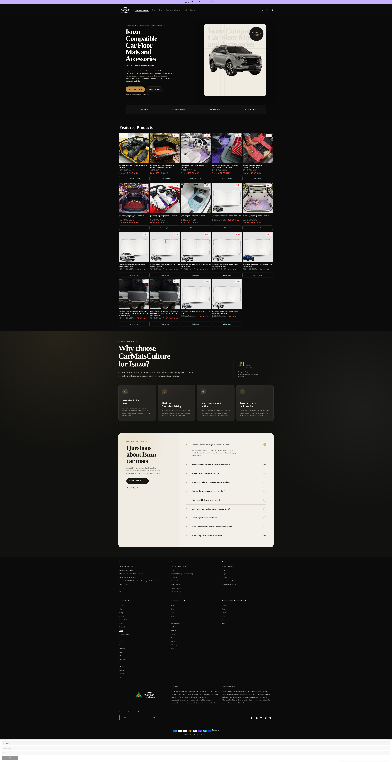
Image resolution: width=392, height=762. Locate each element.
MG (120, 656)
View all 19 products (133, 488)
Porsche (173, 634)
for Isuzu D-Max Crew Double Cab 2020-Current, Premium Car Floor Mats (163, 166)
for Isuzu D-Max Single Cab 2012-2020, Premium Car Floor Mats (193, 216)
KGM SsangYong (124, 634)
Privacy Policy (175, 588)
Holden (224, 612)
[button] (158, 10)
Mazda (121, 652)
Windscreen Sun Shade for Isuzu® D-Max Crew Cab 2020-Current (165, 265)
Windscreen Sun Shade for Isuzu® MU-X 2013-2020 (195, 312)
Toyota (121, 673)
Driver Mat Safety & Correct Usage (182, 574)
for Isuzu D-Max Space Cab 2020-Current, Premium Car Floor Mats (256, 216)
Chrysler (224, 605)
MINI (172, 627)
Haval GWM (123, 620)
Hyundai (122, 627)
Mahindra (122, 648)
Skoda (173, 641)
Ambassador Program (229, 584)
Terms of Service (176, 581)
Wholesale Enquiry (228, 581)
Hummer (173, 616)
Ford (223, 609)
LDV (121, 641)
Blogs (224, 574)
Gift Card (122, 588)
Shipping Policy (176, 591)
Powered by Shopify (202, 734)
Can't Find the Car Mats (178, 566)
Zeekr (121, 677)
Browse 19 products (154, 89)
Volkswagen (174, 645)
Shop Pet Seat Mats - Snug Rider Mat (131, 574)
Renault (173, 638)
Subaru (121, 666)
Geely (121, 612)
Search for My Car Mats (10, 758)
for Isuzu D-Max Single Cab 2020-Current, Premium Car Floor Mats (163, 216)
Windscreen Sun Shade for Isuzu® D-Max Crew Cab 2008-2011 (196, 265)
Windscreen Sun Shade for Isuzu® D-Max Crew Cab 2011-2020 (257, 265)
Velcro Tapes (123, 584)
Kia (120, 638)
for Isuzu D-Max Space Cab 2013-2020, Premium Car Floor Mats (255, 166)
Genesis (121, 616)
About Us (225, 570)
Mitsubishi (122, 659)
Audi (172, 605)
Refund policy (175, 584)
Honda (121, 623)
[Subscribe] (154, 717)
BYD (121, 605)
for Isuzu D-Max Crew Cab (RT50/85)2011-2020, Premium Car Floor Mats (225, 166)
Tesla (223, 623)
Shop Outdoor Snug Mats (127, 577)
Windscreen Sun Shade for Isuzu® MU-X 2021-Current (226, 216)
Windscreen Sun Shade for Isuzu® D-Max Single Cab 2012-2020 (225, 265)
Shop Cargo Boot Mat (126, 566)
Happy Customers (227, 566)
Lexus (121, 645)
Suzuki (121, 670)
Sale (120, 591)
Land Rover (174, 620)
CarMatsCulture (193, 734)
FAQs (172, 570)
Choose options (134, 178)
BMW (172, 609)
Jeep (223, 620)
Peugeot (173, 630)
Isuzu (121, 630)
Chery (121, 609)
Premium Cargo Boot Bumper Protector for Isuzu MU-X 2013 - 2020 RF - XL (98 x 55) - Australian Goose (164, 313)
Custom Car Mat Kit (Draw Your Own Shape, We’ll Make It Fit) (139, 581)
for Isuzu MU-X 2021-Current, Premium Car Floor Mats (133, 166)
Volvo (172, 648)
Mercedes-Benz (175, 623)
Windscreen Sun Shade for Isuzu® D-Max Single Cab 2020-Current (225, 312)
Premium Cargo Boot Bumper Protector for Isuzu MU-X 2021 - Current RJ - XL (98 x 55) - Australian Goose (134, 313)
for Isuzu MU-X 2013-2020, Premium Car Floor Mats (194, 166)
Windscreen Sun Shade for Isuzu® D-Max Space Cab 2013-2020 (132, 265)
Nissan (121, 663)
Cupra (173, 612)
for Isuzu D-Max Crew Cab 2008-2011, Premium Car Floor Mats (131, 216)
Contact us (174, 577)
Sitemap (224, 577)
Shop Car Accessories (126, 570)
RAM (223, 616)
